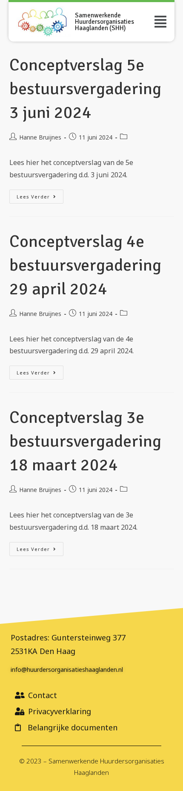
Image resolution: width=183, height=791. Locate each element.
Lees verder (40, 195)
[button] (160, 21)
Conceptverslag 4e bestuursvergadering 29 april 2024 (85, 265)
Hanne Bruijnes (40, 137)
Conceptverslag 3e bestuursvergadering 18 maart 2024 (85, 441)
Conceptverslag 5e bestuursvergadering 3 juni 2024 (85, 88)
